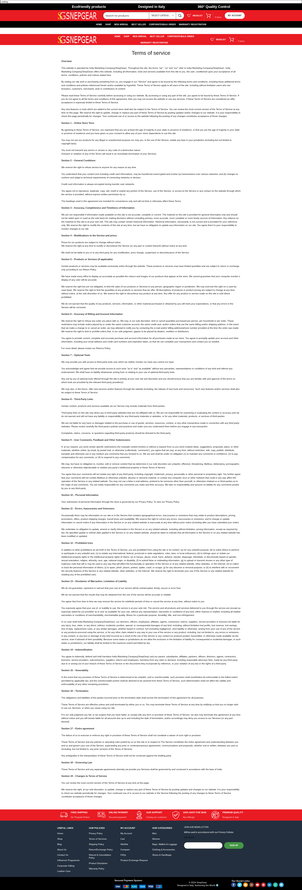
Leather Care (63, 871)
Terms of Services (98, 839)
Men (154, 833)
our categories (162, 828)
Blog (59, 844)
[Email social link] (245, 884)
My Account (235, 15)
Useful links (65, 828)
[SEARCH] (180, 15)
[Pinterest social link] (263, 884)
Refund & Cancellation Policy (100, 856)
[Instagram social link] (251, 884)
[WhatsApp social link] (275, 884)
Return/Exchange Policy (101, 849)
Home (60, 833)
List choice (189, 837)
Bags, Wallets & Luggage (164, 844)
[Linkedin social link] (269, 884)
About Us (61, 849)
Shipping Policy (96, 844)
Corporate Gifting (65, 866)
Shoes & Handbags (161, 855)
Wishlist (124, 844)
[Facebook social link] (233, 884)
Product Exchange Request (134, 860)
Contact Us (62, 855)
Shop (59, 839)
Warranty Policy (96, 868)
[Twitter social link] (239, 884)
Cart (122, 839)
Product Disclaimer (98, 863)
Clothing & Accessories (163, 849)
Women (156, 839)
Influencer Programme (68, 860)
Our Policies (97, 828)
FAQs (123, 855)
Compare (125, 849)
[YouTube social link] (257, 884)
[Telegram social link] (281, 884)
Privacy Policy (96, 833)
